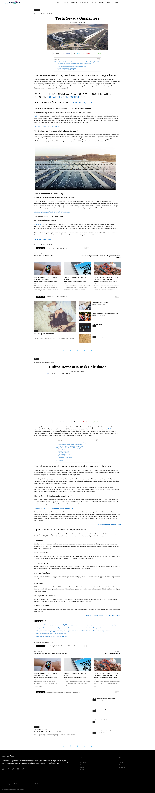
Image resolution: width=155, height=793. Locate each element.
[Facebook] (63, 350)
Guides (36, 281)
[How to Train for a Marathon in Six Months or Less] (85, 316)
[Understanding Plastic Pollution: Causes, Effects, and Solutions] (107, 269)
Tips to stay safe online (98, 324)
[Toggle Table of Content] (98, 59)
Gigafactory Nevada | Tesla (42, 239)
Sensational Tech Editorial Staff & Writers (45, 13)
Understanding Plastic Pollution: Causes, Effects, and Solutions (106, 278)
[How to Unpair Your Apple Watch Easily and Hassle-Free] (47, 269)
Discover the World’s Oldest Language (102, 335)
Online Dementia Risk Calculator (44, 256)
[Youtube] (91, 350)
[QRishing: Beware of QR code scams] (77, 269)
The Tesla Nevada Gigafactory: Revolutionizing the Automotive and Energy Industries (77, 62)
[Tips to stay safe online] (85, 327)
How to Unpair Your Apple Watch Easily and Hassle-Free (61, 248)
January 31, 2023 (81, 102)
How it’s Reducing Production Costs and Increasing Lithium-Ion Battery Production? (77, 65)
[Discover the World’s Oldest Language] (85, 338)
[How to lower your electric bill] (85, 305)
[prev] (86, 248)
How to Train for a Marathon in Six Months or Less (105, 313)
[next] (88, 248)
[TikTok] (77, 350)
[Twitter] (84, 350)
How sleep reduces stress (44, 334)
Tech (66, 281)
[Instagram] (70, 350)
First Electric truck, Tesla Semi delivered (46, 126)
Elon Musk (37, 224)
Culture (96, 281)
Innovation (37, 10)
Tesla (35, 116)
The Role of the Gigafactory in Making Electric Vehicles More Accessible (74, 63)
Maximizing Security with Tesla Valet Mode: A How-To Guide (52, 212)
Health (36, 331)
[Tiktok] (23, 769)
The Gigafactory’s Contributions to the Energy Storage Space (72, 66)
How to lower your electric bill (100, 302)
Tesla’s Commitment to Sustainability (67, 68)
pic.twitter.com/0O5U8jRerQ (66, 97)
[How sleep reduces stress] (55, 316)
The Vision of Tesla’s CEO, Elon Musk (66, 69)
